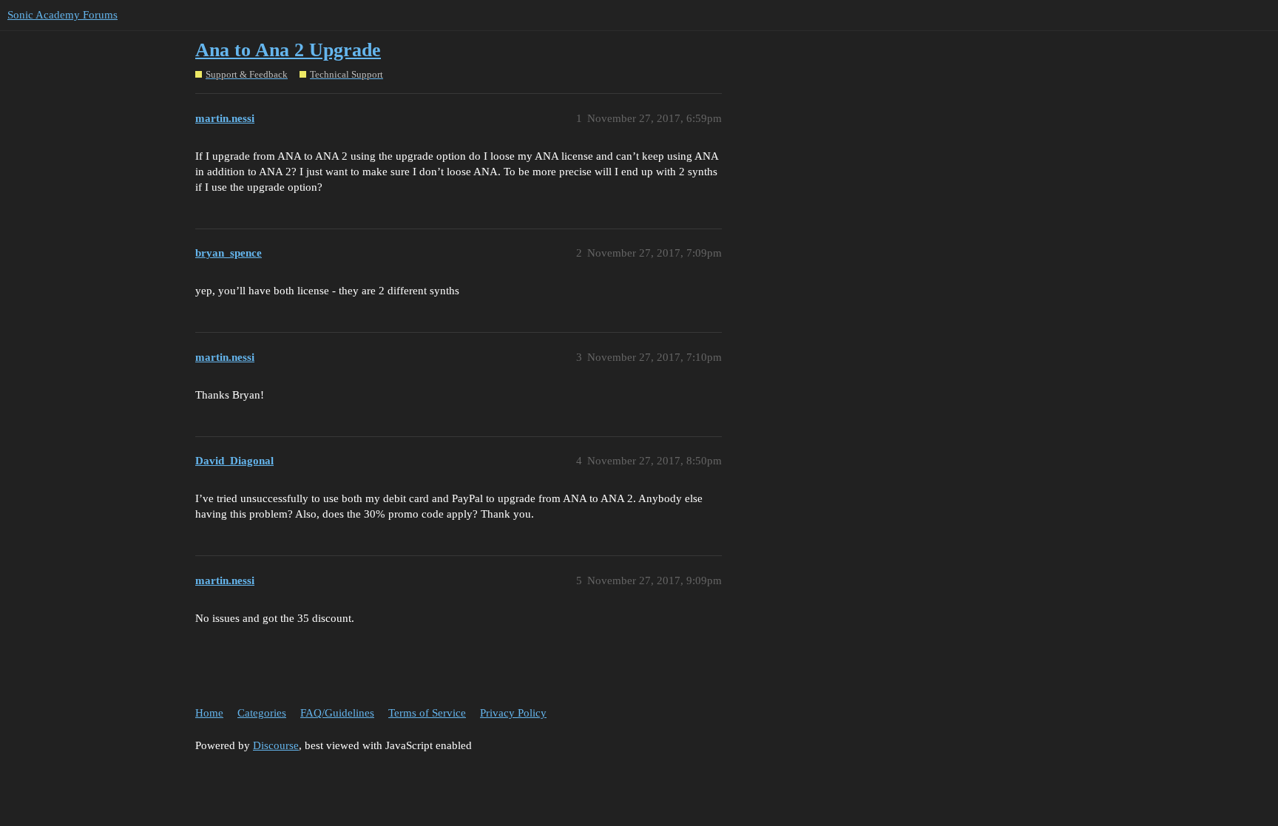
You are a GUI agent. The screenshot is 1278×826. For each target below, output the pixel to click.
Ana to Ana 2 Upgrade (288, 50)
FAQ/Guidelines (337, 713)
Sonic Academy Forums (62, 15)
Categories (261, 713)
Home (209, 713)
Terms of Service (427, 713)
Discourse (276, 745)
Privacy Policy (513, 713)
